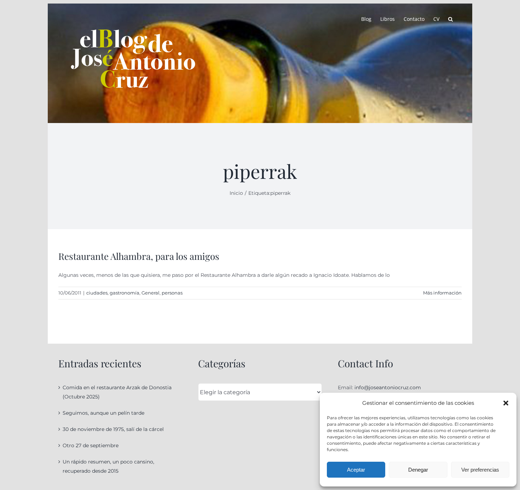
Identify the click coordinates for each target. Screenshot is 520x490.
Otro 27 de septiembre (91, 445)
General (150, 293)
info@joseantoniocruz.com (387, 387)
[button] (505, 403)
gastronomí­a (124, 293)
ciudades (97, 293)
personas (172, 293)
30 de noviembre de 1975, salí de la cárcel (113, 429)
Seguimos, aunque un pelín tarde (103, 413)
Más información (442, 293)
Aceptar (356, 470)
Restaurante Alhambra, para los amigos (138, 256)
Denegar (418, 470)
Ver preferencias (480, 470)
